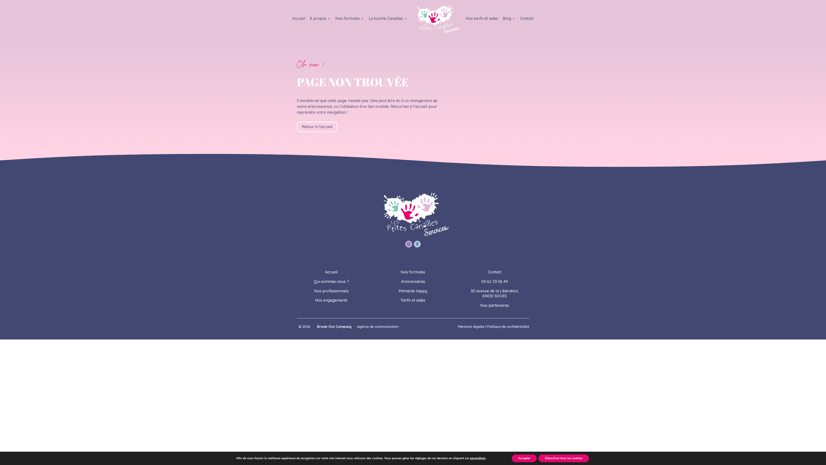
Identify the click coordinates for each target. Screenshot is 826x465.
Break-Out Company (333, 326)
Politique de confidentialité (508, 326)
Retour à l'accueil (317, 126)
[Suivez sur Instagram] (408, 244)
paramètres (477, 458)
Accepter (524, 458)
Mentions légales (471, 326)
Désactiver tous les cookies (564, 458)
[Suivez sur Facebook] (417, 244)
